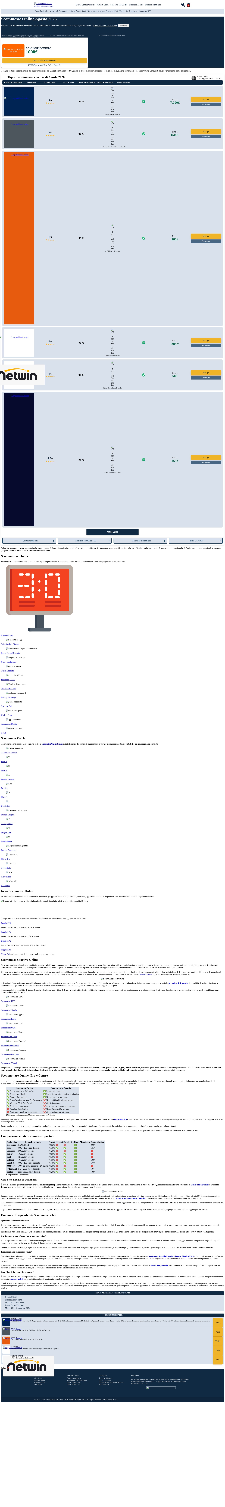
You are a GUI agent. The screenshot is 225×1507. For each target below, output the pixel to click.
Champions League (9, 753)
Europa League (7, 815)
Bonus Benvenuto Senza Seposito (111, 1382)
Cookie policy (39, 1382)
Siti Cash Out (104, 1384)
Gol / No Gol (6, 706)
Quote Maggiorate (30, 541)
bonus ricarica (120, 1119)
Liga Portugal (6, 841)
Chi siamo (38, 1378)
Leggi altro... (123, 26)
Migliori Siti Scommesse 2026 (17, 1308)
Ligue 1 (4, 797)
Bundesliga (5, 806)
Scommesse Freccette (10, 1054)
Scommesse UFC (145, 11)
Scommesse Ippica (8, 1019)
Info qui (206, 99)
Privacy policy (39, 1380)
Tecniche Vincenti (8, 688)
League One (6, 832)
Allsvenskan (6, 877)
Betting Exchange (8, 697)
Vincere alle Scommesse (59, 11)
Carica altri (112, 532)
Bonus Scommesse (153, 5)
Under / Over (6, 715)
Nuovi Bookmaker (42, 11)
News (3, 733)
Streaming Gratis (8, 680)
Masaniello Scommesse (141, 541)
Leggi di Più (6, 923)
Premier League (7, 779)
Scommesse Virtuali (9, 1063)
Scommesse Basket (9, 1037)
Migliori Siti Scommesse (128, 11)
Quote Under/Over (73, 1382)
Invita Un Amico (105, 1380)
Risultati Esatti (102, 5)
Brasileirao (5, 886)
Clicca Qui (5, 954)
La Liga (4, 788)
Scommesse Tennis (9, 1010)
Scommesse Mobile (9, 724)
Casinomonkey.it (145, 974)
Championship (7, 823)
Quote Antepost (99, 11)
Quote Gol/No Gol (73, 1384)
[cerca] (183, 4)
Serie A (4, 761)
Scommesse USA (8, 1028)
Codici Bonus (87, 11)
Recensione (206, 104)
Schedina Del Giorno (9, 644)
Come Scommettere (74, 1378)
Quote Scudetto (7, 671)
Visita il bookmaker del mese (44, 60)
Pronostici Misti (112, 11)
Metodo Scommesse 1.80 (85, 541)
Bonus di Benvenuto (200, 1185)
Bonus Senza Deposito (85, 5)
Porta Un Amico (197, 541)
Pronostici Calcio (136, 5)
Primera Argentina (8, 850)
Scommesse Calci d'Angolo (77, 1380)
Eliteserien (5, 859)
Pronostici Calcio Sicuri (14, 1302)
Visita (217, 1322)
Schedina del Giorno (118, 5)
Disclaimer (38, 1384)
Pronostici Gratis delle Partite (105, 25)
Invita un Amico (75, 11)
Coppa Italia (6, 868)
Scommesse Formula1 (10, 1045)
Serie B (4, 770)
